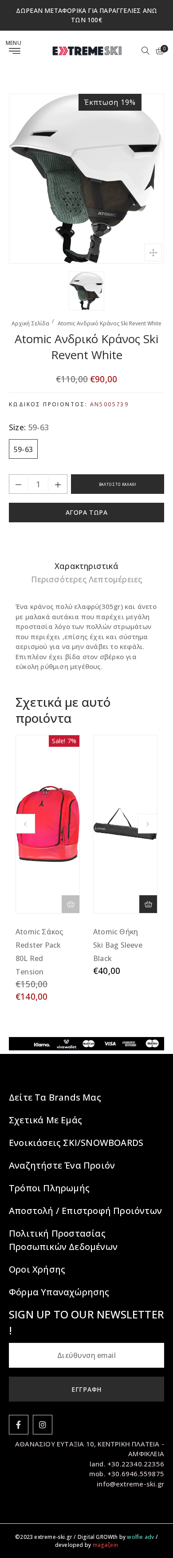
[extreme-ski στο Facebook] (18, 1424)
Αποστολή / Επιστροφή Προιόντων (85, 1211)
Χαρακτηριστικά (86, 566)
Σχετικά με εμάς (45, 1120)
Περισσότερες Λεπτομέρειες (86, 579)
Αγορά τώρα (87, 512)
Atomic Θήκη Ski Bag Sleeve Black (117, 945)
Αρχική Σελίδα (30, 323)
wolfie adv (140, 1537)
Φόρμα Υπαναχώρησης (59, 1292)
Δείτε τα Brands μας (55, 1097)
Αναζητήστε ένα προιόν (62, 1165)
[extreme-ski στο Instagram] (42, 1424)
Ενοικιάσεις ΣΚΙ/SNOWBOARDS (76, 1143)
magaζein (105, 1545)
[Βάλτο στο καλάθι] (148, 904)
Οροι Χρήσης (37, 1269)
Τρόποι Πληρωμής (49, 1188)
